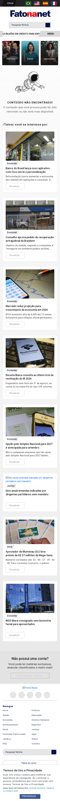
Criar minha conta (29, 675)
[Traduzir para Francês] (54, 3)
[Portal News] (30, 13)
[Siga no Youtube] (38, 695)
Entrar (10, 3)
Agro (34, 734)
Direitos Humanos (41, 720)
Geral (5, 729)
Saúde (6, 715)
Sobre (35, 739)
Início (5, 710)
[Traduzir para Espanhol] (45, 3)
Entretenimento (10, 725)
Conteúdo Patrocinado (14, 734)
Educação (37, 715)
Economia (8, 720)
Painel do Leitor (29, 763)
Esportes (36, 725)
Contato (36, 743)
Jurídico (7, 739)
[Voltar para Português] (28, 3)
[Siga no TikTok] (47, 695)
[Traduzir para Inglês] (37, 3)
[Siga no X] (30, 695)
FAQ (5, 743)
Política (36, 710)
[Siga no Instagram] (21, 695)
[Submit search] (47, 25)
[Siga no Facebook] (13, 695)
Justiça (35, 729)
